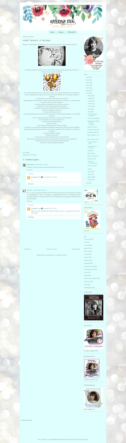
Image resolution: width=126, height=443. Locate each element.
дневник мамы (91, 158)
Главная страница (51, 249)
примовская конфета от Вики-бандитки (93, 122)
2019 (87, 77)
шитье (86, 284)
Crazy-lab (86, 245)
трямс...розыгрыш (92, 156)
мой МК (86, 275)
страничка (90, 150)
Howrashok (30, 164)
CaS (85, 242)
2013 (87, 93)
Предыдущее (76, 249)
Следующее (27, 249)
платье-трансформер (93, 118)
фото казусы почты (93, 139)
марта (89, 174)
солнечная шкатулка (93, 129)
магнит (86, 272)
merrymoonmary (70, 439)
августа (90, 106)
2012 (87, 183)
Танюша (47, 72)
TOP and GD (71, 32)
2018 (87, 80)
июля (89, 109)
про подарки (91, 153)
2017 (87, 82)
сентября (90, 103)
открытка (86, 281)
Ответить (29, 170)
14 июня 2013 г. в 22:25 (50, 208)
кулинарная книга (89, 269)
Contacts (61, 32)
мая (89, 169)
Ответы (31, 173)
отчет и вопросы (92, 165)
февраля (90, 177)
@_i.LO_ (29, 190)
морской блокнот (92, 127)
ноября (90, 98)
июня (89, 111)
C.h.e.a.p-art (87, 239)
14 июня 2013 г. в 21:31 (39, 190)
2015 (87, 88)
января (90, 179)
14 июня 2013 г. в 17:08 (41, 164)
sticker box (87, 251)
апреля (90, 171)
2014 (87, 90)
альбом (86, 254)
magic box (87, 248)
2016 (87, 85)
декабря (90, 95)
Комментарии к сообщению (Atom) (57, 255)
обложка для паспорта (90, 278)
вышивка (28, 155)
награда (34, 155)
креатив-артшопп (89, 266)
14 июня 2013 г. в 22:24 (50, 177)
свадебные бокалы (92, 132)
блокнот (86, 257)
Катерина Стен (36, 177)
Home (52, 32)
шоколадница (88, 287)
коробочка (87, 263)
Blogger (85, 439)
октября (90, 101)
